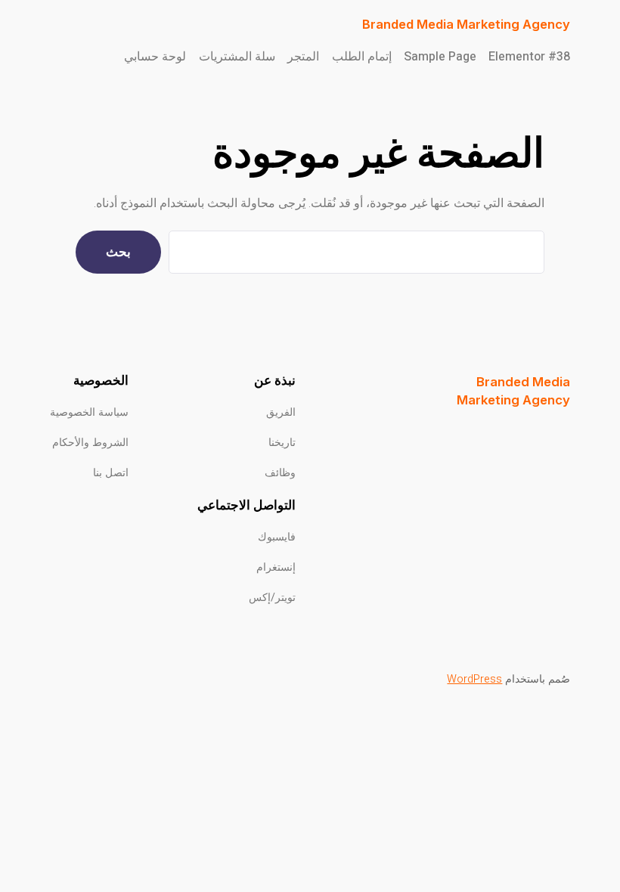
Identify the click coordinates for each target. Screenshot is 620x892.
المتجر (303, 57)
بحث (118, 251)
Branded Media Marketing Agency (466, 24)
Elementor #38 (529, 57)
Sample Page (440, 57)
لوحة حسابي (155, 57)
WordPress (474, 679)
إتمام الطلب (362, 57)
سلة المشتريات (237, 57)
